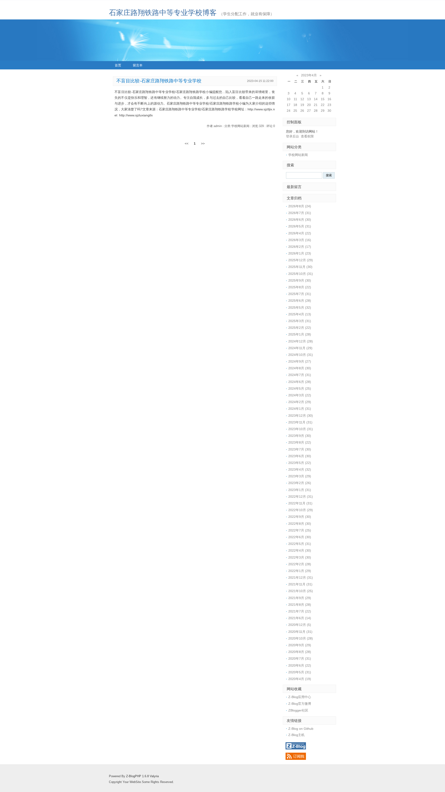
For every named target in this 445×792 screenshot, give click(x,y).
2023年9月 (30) (299, 436)
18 (295, 105)
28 (316, 110)
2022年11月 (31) (300, 503)
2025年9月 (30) (299, 280)
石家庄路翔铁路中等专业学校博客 (163, 13)
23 (329, 105)
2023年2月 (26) (299, 483)
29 (322, 110)
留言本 (138, 65)
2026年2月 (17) (299, 246)
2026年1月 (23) (299, 253)
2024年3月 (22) (299, 395)
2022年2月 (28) (299, 564)
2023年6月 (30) (299, 456)
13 (309, 99)
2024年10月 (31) (300, 355)
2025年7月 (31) (299, 294)
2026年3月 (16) (299, 240)
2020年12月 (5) (299, 625)
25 (295, 110)
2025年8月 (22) (299, 287)
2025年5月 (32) (299, 307)
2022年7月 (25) (299, 530)
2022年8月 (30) (299, 523)
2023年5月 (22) (299, 463)
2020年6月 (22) (299, 665)
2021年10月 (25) (300, 591)
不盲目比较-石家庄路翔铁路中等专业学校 (158, 80)
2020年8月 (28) (299, 652)
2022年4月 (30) (299, 550)
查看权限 (307, 136)
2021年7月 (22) (299, 611)
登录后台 (292, 136)
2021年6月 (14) (299, 618)
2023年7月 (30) (299, 449)
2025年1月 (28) (299, 334)
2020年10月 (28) (300, 638)
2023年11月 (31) (300, 422)
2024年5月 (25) (299, 388)
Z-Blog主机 (296, 735)
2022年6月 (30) (299, 537)
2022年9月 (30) (299, 517)
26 (302, 110)
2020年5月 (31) (299, 672)
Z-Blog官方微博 (299, 703)
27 (309, 110)
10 (288, 99)
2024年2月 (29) (299, 402)
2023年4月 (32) (299, 469)
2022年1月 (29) (299, 571)
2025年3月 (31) (299, 321)
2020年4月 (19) (299, 679)
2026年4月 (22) (299, 233)
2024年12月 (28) (300, 341)
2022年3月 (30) (299, 557)
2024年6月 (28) (299, 382)
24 (288, 110)
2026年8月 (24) (299, 206)
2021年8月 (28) (299, 604)
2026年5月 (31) (299, 226)
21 (316, 105)
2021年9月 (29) (299, 598)
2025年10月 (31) (300, 274)
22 (322, 105)
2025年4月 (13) (299, 314)
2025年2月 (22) (299, 327)
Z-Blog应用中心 (299, 697)
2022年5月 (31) (299, 544)
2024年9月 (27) (299, 361)
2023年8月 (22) (299, 442)
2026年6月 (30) (299, 219)
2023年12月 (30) (300, 415)
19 (302, 105)
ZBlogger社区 (298, 710)
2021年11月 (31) (300, 584)
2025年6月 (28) (299, 300)
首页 (118, 65)
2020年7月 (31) (299, 658)
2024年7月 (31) (299, 375)
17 (288, 105)
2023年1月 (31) (299, 490)
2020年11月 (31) (300, 632)
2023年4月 (309, 75)
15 (322, 99)
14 (316, 99)
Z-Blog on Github (300, 728)
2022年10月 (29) (300, 510)
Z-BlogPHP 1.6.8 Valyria (142, 776)
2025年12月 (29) (300, 260)
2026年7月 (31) (299, 213)
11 (295, 99)
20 (309, 105)
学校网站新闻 (298, 155)
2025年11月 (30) (300, 267)
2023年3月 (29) (299, 476)
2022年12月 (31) (300, 496)
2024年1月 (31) (299, 408)
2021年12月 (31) (300, 577)
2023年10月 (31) (300, 429)
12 (302, 99)
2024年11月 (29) (300, 348)
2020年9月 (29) (299, 645)
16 (329, 99)
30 (329, 110)
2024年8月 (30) (299, 368)
